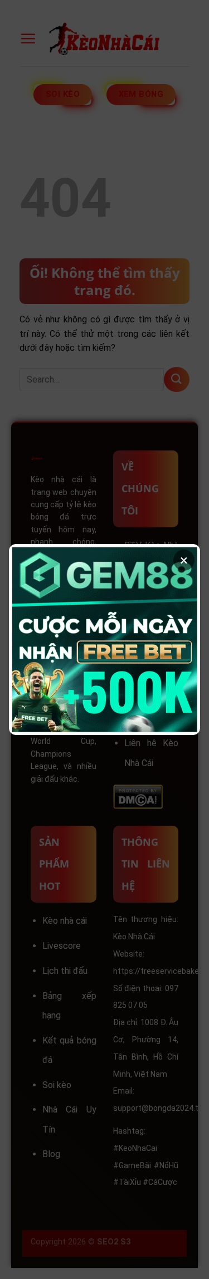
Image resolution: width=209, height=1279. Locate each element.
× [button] (184, 560)
